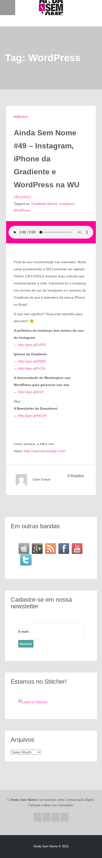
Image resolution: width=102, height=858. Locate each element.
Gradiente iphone (44, 204)
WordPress (22, 210)
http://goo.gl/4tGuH (32, 415)
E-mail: (23, 631)
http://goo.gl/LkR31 (32, 345)
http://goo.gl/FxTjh (31, 368)
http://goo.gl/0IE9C (32, 361)
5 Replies (75, 476)
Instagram (66, 204)
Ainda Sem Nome (51, 7)
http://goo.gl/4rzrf (31, 392)
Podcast (21, 117)
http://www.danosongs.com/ (44, 451)
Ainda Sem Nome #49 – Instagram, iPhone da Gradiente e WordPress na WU (46, 159)
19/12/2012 (22, 197)
